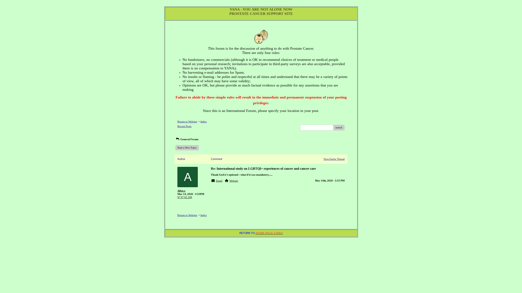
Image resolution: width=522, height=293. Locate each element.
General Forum (189, 139)
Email (219, 180)
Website (233, 180)
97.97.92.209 (184, 197)
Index (203, 121)
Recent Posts (184, 126)
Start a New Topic (187, 147)
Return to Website (187, 121)
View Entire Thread (334, 159)
